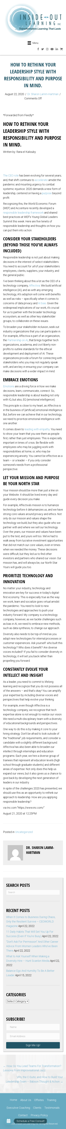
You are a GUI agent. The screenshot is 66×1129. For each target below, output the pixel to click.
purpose (47, 193)
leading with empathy (37, 429)
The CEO (8, 175)
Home (13, 1099)
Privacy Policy (39, 1115)
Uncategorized (24, 832)
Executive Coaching (18, 1107)
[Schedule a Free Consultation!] (8, 1121)
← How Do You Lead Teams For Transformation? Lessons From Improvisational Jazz (32, 1068)
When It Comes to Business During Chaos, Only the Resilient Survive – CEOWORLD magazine (30, 921)
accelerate (41, 180)
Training (51, 1100)
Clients (37, 1107)
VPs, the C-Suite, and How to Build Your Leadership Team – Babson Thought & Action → (34, 1079)
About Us (25, 1100)
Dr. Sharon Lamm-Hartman (42, 94)
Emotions (8, 386)
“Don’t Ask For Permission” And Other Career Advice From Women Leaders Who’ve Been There (32, 946)
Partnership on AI (18, 340)
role (16, 175)
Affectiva (34, 285)
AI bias (42, 303)
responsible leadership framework (23, 212)
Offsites (39, 1100)
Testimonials (52, 1107)
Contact (23, 1115)
